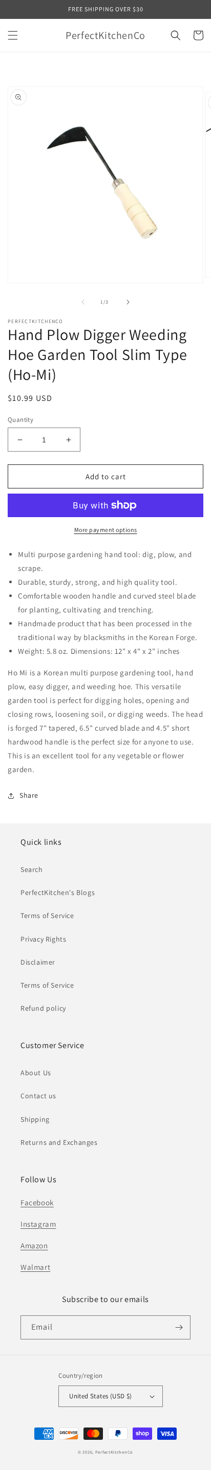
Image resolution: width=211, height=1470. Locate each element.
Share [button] (28, 795)
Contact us (38, 1095)
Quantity (20, 419)
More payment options (105, 530)
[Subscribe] (178, 1327)
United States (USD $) (100, 1396)
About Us (35, 1072)
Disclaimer (37, 962)
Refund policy (43, 1008)
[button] (13, 35)
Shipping (35, 1119)
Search (31, 869)
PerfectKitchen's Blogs (57, 892)
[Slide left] (83, 302)
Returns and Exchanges (59, 1142)
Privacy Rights (43, 939)
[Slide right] (128, 302)
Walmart (35, 1267)
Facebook (37, 1202)
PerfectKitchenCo (114, 1452)
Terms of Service (47, 915)
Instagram (38, 1224)
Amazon (34, 1245)
